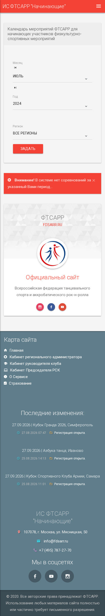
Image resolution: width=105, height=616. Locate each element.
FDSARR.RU (52, 225)
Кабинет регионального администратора (45, 357)
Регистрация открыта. (70, 433)
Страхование (20, 383)
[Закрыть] (95, 180)
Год (15, 96)
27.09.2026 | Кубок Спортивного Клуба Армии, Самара (52, 476)
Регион (18, 126)
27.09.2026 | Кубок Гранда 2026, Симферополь (52, 425)
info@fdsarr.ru (56, 541)
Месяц (17, 63)
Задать (28, 149)
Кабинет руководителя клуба (35, 363)
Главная (15, 350)
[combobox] (53, 78)
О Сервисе (18, 376)
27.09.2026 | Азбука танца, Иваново (52, 450)
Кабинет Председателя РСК (34, 370)
